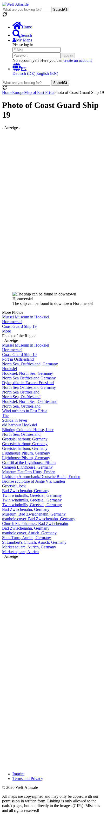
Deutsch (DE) (23, 73)
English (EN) (47, 73)
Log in (68, 55)
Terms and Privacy (27, 778)
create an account (77, 60)
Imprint (18, 774)
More (6, 331)
